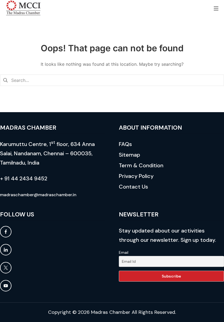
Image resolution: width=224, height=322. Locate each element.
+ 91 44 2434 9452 (23, 178)
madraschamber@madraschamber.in (38, 195)
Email (123, 252)
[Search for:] (112, 79)
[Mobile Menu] (216, 8)
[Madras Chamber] (23, 8)
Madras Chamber (110, 312)
